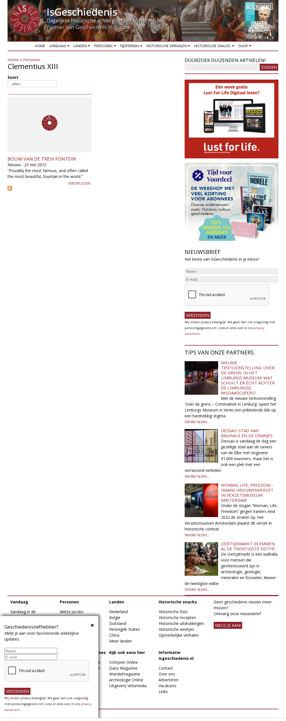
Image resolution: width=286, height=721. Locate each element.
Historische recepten (177, 617)
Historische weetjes (176, 629)
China (114, 635)
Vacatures (168, 685)
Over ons (167, 674)
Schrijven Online (123, 662)
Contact (166, 668)
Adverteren (168, 679)
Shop (242, 47)
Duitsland (117, 623)
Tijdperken (128, 47)
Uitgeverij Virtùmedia (128, 685)
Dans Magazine (123, 668)
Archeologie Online (126, 679)
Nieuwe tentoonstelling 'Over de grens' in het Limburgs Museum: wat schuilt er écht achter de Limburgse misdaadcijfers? (248, 378)
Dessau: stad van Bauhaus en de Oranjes (247, 433)
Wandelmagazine (124, 674)
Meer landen (120, 641)
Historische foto (173, 611)
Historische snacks (211, 47)
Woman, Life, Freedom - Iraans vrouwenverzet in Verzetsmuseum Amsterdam (247, 492)
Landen (79, 47)
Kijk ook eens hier (127, 652)
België (114, 617)
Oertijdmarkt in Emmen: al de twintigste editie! (248, 546)
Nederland (118, 611)
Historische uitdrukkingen (181, 623)
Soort (13, 77)
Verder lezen (79, 183)
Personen (102, 47)
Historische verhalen (165, 47)
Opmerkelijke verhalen (179, 635)
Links (163, 691)
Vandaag (56, 47)
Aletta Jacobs (72, 611)
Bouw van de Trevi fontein (42, 159)
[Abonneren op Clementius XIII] (93, 188)
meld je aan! (228, 625)
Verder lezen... (197, 421)
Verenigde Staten (124, 629)
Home (40, 46)
